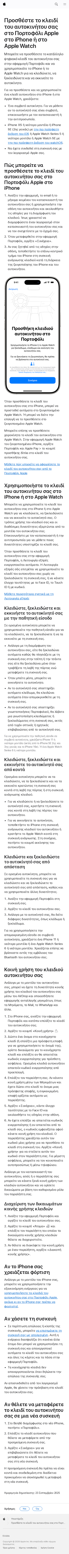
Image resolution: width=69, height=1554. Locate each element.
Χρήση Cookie (47, 1548)
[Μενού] (65, 4)
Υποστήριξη (17, 1519)
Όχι (37, 1509)
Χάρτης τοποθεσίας (28, 1548)
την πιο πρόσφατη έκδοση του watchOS (35, 142)
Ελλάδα (6, 1536)
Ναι (24, 1509)
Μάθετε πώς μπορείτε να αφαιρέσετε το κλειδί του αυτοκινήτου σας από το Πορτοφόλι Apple (32, 468)
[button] (56, 4)
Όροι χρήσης (9, 1548)
